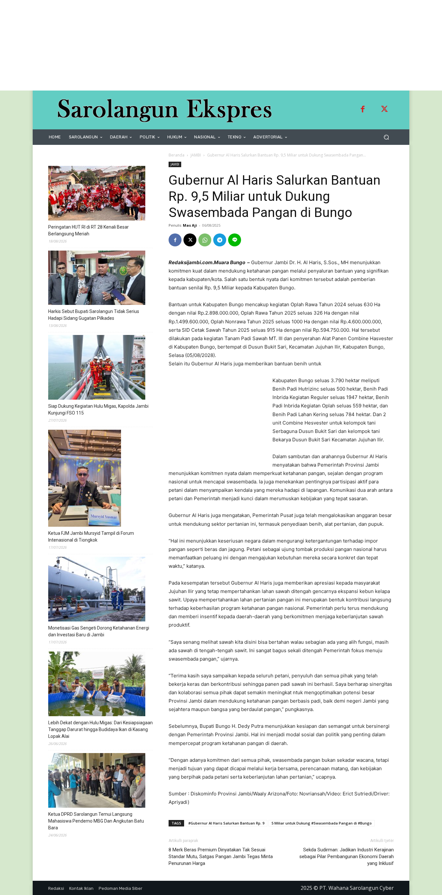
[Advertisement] (194, 45)
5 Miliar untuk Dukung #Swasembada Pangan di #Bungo (321, 823)
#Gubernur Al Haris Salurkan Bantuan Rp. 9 (226, 823)
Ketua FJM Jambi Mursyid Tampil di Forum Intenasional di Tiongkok (91, 537)
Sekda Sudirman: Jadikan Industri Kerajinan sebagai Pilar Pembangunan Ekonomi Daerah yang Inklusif (346, 856)
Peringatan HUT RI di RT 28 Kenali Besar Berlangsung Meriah (88, 230)
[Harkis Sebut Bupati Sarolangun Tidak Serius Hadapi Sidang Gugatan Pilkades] (96, 279)
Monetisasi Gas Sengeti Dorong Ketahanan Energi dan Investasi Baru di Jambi (98, 631)
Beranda (176, 155)
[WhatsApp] (204, 239)
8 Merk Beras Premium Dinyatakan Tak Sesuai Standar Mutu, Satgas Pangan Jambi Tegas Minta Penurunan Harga (221, 856)
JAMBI (196, 155)
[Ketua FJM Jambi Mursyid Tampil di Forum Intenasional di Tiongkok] (84, 479)
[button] (386, 137)
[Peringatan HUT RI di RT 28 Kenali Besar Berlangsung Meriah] (96, 194)
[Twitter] (384, 110)
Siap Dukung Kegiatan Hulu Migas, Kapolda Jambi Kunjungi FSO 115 (98, 409)
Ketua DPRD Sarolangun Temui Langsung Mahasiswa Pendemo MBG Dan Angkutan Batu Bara (96, 821)
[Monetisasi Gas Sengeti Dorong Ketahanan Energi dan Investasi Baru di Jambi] (96, 590)
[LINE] (234, 239)
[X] (189, 239)
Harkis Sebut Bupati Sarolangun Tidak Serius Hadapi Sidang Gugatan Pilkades (93, 315)
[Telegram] (219, 239)
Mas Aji (190, 225)
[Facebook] (362, 110)
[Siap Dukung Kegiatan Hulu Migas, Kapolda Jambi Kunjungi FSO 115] (96, 368)
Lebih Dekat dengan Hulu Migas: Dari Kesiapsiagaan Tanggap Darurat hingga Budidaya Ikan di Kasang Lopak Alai (100, 729)
